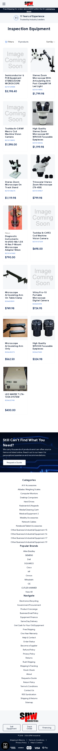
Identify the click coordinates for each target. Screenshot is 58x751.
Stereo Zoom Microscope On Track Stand (13, 185)
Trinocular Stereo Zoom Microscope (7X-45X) (42, 185)
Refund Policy (29, 649)
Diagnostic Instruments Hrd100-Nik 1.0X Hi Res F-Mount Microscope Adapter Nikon (14, 243)
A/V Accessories (29, 485)
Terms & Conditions (29, 686)
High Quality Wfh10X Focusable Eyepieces (43, 346)
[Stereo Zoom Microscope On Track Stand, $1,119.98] (15, 167)
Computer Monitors (29, 493)
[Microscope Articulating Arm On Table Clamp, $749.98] (15, 277)
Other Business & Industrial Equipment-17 (29, 538)
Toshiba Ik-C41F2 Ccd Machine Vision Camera (42, 236)
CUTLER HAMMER (29, 588)
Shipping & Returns (29, 698)
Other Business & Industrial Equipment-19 (29, 542)
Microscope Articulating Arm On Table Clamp (14, 295)
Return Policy (29, 682)
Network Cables (29, 522)
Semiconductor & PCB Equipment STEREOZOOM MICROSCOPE (14, 79)
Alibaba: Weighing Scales (29, 489)
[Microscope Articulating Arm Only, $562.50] (15, 328)
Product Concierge (29, 609)
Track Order (29, 727)
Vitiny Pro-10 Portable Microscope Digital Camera (41, 296)
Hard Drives (29, 501)
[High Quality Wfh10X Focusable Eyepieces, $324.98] (43, 328)
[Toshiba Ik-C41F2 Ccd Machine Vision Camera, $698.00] (43, 218)
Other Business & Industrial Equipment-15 (29, 530)
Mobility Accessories (29, 517)
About (29, 674)
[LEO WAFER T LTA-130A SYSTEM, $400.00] (15, 379)
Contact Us (29, 690)
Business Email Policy (29, 613)
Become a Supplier (29, 645)
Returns (29, 658)
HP (29, 571)
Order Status (29, 641)
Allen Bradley (29, 551)
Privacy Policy (29, 654)
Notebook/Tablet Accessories (29, 526)
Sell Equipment (11, 727)
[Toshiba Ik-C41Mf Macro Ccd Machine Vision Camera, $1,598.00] (15, 113)
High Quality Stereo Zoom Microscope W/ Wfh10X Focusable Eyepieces (43, 134)
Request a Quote (14, 462)
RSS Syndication (29, 694)
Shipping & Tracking (29, 666)
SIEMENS (29, 555)
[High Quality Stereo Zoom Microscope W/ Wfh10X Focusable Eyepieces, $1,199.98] (43, 113)
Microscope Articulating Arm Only (14, 346)
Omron (29, 575)
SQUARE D (29, 563)
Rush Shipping (29, 662)
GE (29, 583)
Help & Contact (29, 637)
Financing (47, 727)
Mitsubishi (29, 579)
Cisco (29, 567)
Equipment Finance (29, 617)
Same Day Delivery (29, 621)
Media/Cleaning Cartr (29, 509)
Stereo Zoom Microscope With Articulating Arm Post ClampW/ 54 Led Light (42, 81)
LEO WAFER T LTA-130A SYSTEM (14, 395)
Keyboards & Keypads (29, 505)
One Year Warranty (29, 633)
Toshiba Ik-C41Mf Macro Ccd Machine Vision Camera (14, 132)
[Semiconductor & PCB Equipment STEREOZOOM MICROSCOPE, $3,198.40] (15, 60)
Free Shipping (29, 629)
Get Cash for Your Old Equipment (29, 625)
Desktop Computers (29, 497)
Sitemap (29, 702)
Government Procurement (29, 605)
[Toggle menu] (4, 4)
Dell (29, 559)
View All (29, 592)
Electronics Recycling (29, 601)
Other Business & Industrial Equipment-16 (29, 534)
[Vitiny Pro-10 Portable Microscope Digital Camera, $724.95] (43, 277)
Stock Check (29, 670)
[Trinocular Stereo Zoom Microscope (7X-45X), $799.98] (43, 167)
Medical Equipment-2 (29, 513)
